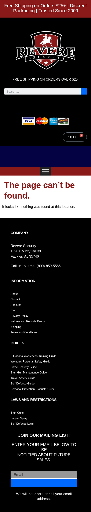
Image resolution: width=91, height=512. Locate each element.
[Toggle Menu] (45, 171)
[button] (45, 104)
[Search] (84, 91)
